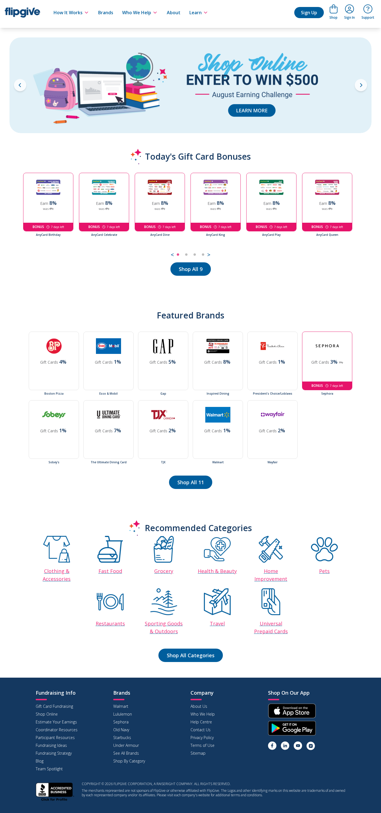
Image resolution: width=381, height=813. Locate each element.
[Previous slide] (20, 85)
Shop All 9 (190, 269)
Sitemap (198, 753)
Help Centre (201, 722)
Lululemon (122, 714)
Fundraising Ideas (51, 745)
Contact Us (201, 729)
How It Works (68, 12)
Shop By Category (129, 761)
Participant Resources (55, 737)
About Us (199, 706)
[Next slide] (361, 85)
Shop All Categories (190, 655)
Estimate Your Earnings (56, 722)
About (173, 12)
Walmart (120, 706)
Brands (105, 12)
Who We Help (136, 12)
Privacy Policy (202, 737)
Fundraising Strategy (54, 753)
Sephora (121, 722)
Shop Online (47, 714)
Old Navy (121, 729)
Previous (19, 216)
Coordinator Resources (57, 729)
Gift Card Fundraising (54, 706)
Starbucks (122, 737)
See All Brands (126, 753)
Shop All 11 (190, 482)
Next (362, 216)
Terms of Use (202, 745)
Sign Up (309, 12)
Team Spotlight (49, 768)
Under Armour (126, 745)
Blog (40, 761)
